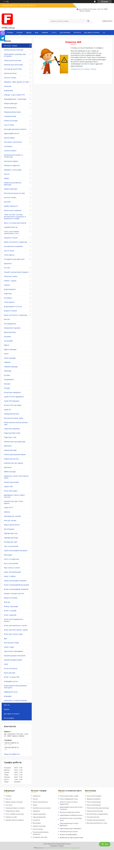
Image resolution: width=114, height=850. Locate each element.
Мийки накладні (10, 472)
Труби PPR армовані (11, 401)
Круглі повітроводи (94, 805)
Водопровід (8, 90)
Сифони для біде (10, 450)
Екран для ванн (9, 673)
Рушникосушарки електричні (14, 656)
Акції (36, 32)
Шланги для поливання (12, 210)
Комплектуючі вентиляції (13, 65)
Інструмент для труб (40, 837)
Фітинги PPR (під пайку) (12, 405)
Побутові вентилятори (12, 60)
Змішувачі (36, 811)
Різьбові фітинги (10, 108)
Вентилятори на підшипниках (97, 814)
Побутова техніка (10, 276)
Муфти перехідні (10, 349)
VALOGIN (7, 202)
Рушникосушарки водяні (13, 660)
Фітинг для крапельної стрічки (15, 625)
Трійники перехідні (11, 367)
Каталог (19, 32)
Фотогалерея (9, 718)
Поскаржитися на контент (52, 848)
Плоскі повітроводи (94, 802)
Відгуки (29, 32)
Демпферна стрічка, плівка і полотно (14, 496)
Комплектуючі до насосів (42, 808)
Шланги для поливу (11, 482)
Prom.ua (68, 844)
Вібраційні (7, 696)
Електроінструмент (11, 161)
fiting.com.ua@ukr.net (12, 754)
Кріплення (7, 263)
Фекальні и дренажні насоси (70, 812)
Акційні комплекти (11, 206)
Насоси (6, 174)
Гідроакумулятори (39, 817)
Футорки (7, 384)
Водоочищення (10, 289)
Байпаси (7, 512)
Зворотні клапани (10, 598)
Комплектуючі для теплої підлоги (13, 502)
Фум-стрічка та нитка (12, 568)
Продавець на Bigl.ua (57, 846)
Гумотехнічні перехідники (13, 651)
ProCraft (7, 268)
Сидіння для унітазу (11, 459)
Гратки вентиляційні (94, 796)
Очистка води (38, 829)
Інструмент (8, 298)
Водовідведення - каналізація (15, 99)
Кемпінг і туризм (10, 281)
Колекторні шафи (10, 491)
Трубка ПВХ (8, 486)
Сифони (7, 285)
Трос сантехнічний (11, 546)
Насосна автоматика (40, 802)
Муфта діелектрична (12, 525)
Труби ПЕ (7, 409)
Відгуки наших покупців (14, 802)
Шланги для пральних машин (15, 454)
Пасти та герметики (11, 559)
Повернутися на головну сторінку (83, 69)
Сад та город (9, 125)
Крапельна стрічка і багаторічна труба (16, 477)
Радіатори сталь (10, 437)
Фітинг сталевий (10, 611)
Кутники (7, 375)
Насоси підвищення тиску (69, 799)
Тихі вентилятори (93, 817)
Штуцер (7, 388)
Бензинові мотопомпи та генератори (13, 156)
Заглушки (7, 336)
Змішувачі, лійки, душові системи (16, 82)
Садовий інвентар (10, 227)
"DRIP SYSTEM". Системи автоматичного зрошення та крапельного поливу (15, 217)
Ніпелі (6, 354)
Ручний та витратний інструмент (16, 272)
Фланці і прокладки (11, 606)
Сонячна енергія (10, 151)
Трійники (7, 362)
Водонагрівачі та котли (13, 306)
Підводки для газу (10, 533)
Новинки (45, 32)
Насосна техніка (10, 78)
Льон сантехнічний (11, 563)
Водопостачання (10, 311)
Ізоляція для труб (10, 542)
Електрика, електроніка (13, 142)
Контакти (77, 32)
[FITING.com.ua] (7, 19)
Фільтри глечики (10, 520)
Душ (5, 638)
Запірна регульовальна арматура (12, 184)
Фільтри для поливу (11, 643)
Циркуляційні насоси (11, 133)
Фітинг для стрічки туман (13, 634)
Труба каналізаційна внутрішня (15, 550)
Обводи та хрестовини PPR (14, 95)
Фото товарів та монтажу (15, 814)
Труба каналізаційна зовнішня (15, 581)
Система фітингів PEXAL (13, 69)
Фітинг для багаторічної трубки (16, 630)
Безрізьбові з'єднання (12, 328)
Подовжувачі (9, 379)
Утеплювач (8, 146)
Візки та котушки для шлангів (15, 223)
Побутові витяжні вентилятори (98, 808)
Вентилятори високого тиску (97, 823)
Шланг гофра (9, 647)
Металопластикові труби (13, 418)
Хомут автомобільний (12, 572)
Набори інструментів (12, 165)
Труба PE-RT (8, 507)
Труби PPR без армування (14, 397)
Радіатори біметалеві (12, 433)
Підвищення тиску (10, 692)
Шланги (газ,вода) (11, 120)
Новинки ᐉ (36, 796)
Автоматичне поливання (13, 246)
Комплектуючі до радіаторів (14, 442)
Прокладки (8, 555)
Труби (35, 805)
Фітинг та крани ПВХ (11, 677)
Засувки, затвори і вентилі (14, 593)
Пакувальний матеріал (12, 112)
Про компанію (65, 32)
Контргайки (8, 341)
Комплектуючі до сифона (13, 463)
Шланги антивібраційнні (68, 834)
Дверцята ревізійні (93, 799)
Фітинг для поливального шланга (13, 620)
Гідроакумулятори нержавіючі (70, 828)
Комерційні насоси (11, 681)
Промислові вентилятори (13, 50)
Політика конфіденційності (71, 848)
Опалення (7, 86)
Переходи (7, 371)
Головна (10, 32)
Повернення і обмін (12, 811)
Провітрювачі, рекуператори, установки (15, 55)
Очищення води (10, 116)
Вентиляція (37, 823)
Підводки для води (11, 538)
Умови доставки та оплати (15, 808)
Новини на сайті (11, 817)
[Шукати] (88, 21)
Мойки (6, 178)
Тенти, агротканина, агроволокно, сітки (11, 232)
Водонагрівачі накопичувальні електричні (15, 687)
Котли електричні (10, 668)
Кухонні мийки (9, 138)
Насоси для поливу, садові (69, 796)
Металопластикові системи (14, 193)
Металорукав (9, 529)
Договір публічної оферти (15, 820)
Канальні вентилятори (95, 811)
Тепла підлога (9, 255)
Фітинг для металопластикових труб (16, 423)
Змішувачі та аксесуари (12, 170)
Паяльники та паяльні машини (15, 700)
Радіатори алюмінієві (12, 429)
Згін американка (10, 324)
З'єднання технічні (11, 238)
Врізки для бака (10, 332)
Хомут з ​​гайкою (10, 576)
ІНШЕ (6, 664)
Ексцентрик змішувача (12, 392)
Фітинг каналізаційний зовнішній (16, 589)
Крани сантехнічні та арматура (15, 242)
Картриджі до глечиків (12, 516)
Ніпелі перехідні (10, 358)
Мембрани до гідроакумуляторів (71, 837)
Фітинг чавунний (10, 615)
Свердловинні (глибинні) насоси (71, 815)
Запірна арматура (10, 103)
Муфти (6, 345)
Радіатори (8, 293)
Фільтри (7, 602)
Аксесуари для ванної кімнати (15, 129)
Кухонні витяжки (10, 73)
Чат (106, 844)
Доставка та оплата (92, 32)
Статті (53, 32)
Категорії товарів (10, 46)
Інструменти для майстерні (14, 259)
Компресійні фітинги (11, 414)
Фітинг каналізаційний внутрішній (16, 585)
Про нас (7, 705)
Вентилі (7, 319)
